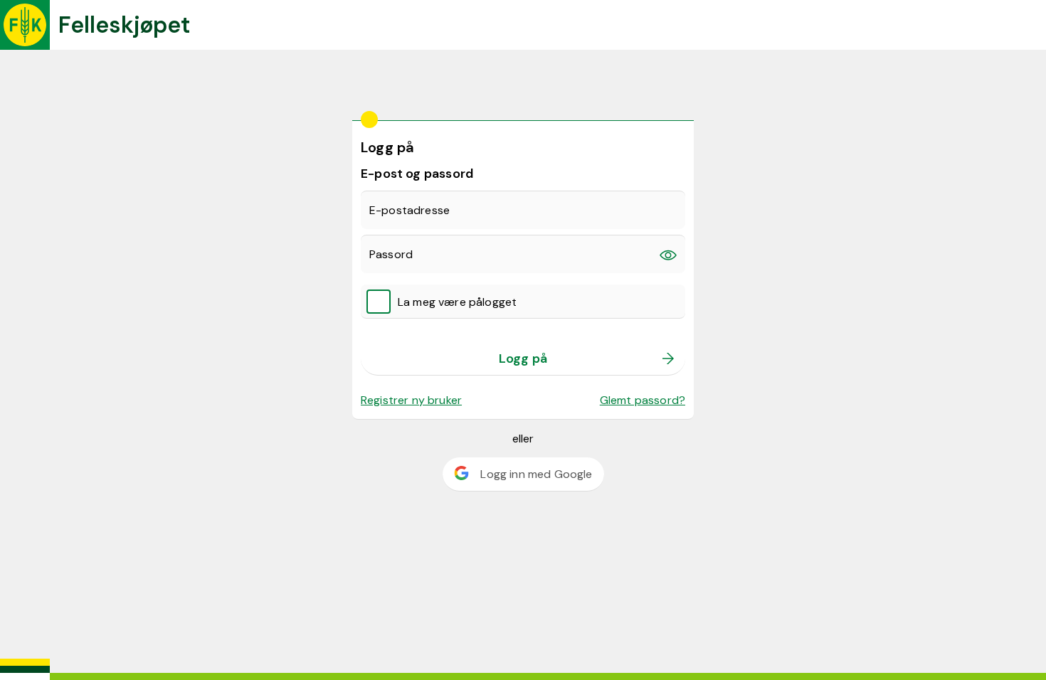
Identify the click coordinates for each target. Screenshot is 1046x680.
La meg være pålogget (457, 301)
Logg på (523, 358)
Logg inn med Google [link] (536, 474)
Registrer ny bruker (411, 400)
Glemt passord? (642, 400)
